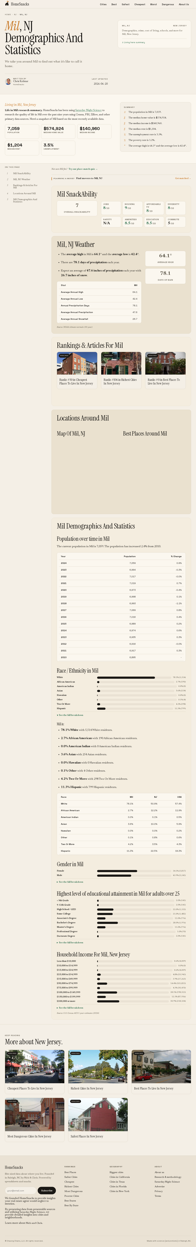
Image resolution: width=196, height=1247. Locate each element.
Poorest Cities (71, 1196)
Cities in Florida (118, 1186)
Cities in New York (119, 1191)
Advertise (160, 1186)
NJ (15, 14)
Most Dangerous (73, 1191)
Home (8, 14)
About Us (184, 4)
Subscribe (46, 1190)
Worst (153, 4)
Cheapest (139, 4)
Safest (126, 4)
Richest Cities (71, 1186)
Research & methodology (168, 1177)
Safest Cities (70, 1177)
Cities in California (120, 1177)
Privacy (159, 1191)
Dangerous (168, 4)
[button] (121, 178)
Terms (158, 1196)
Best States (70, 1201)
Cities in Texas (117, 1182)
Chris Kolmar (20, 81)
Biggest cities (116, 1172)
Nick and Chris (34, 1223)
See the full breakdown (71, 715)
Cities (103, 4)
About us (159, 1172)
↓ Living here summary (133, 42)
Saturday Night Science (88, 110)
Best (114, 4)
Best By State (71, 1205)
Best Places (70, 1172)
